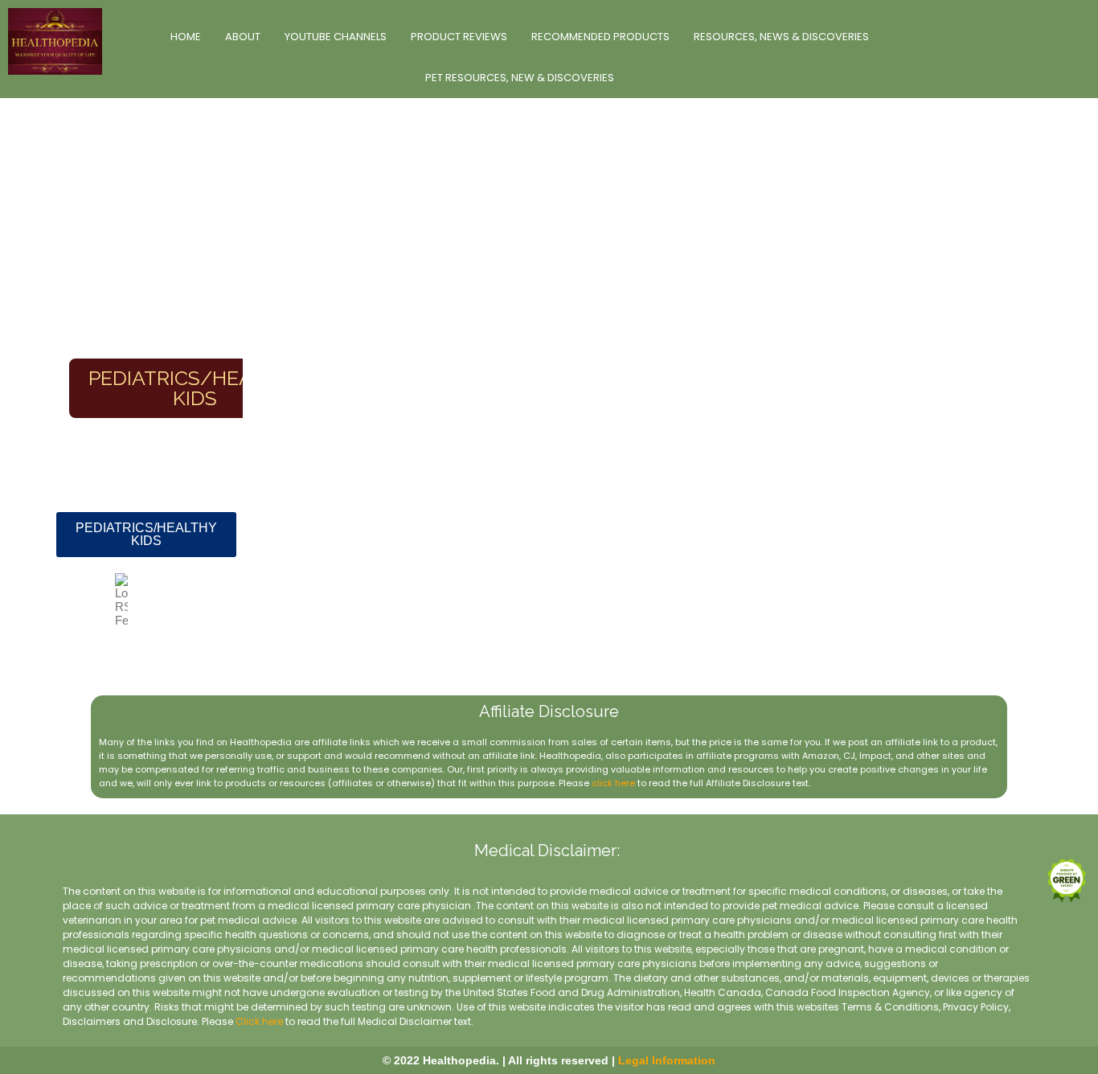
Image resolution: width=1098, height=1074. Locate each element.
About (242, 36)
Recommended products (600, 36)
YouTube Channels (336, 36)
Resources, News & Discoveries (781, 36)
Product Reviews (459, 36)
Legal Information (666, 1060)
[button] (146, 534)
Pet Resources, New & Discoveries (519, 77)
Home (185, 36)
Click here (259, 1021)
